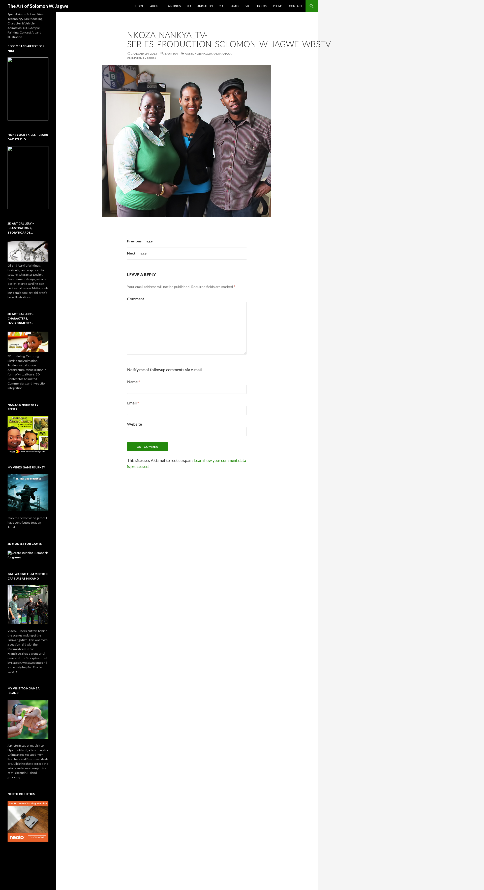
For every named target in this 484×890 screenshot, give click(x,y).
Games (234, 6)
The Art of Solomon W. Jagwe (38, 6)
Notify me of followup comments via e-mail (164, 369)
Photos (261, 6)
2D (221, 6)
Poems (277, 6)
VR (247, 6)
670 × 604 (171, 53)
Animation (205, 6)
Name (133, 381)
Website (134, 424)
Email (133, 402)
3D (189, 6)
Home (139, 6)
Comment (135, 298)
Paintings (174, 6)
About (155, 6)
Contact (295, 6)
